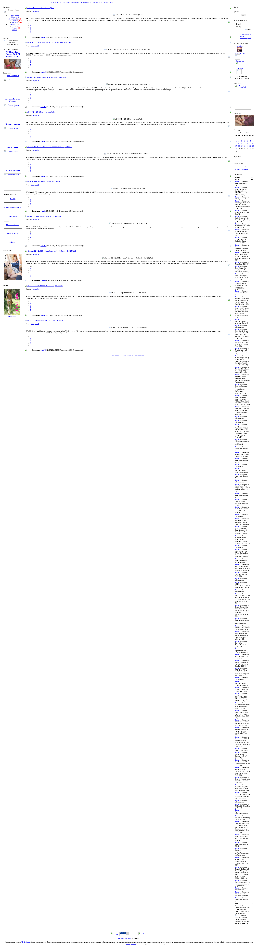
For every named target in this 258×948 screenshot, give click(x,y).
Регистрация (75, 2)
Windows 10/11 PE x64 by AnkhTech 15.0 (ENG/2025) (45, 216)
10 (129, 354)
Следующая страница (139, 354)
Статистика (66, 2)
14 (247, 143)
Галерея (14, 24)
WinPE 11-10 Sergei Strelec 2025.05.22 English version (45, 286)
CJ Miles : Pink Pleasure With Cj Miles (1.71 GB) (13, 54)
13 (244, 143)
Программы (15, 15)
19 (242, 146)
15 (250, 143)
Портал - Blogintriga (124, 938)
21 (247, 146)
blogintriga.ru (25, 942)
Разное (14, 30)
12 (242, 143)
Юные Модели (16, 27)
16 (253, 143)
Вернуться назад (115, 354)
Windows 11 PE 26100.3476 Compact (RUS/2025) (43, 181)
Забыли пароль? (245, 38)
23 (253, 146)
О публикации (97, 2)
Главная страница (55, 2)
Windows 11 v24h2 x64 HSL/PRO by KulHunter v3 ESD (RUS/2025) (49, 147)
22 (250, 146)
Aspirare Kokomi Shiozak (12, 100)
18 (239, 146)
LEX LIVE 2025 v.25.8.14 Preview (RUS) (41, 112)
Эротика (17, 21)
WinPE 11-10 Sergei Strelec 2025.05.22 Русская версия (45, 320)
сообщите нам (131, 944)
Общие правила (85, 2)
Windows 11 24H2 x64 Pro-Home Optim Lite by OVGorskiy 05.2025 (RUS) (51, 251)
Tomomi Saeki (13, 76)
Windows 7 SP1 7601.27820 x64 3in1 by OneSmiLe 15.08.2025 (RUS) (50, 42)
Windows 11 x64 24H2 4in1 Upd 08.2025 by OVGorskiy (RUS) (47, 77)
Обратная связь (108, 2)
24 (236, 148)
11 (130, 354)
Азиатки (17, 22)
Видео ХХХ (15, 19)
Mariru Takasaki (13, 170)
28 (132, 354)
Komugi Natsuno (13, 124)
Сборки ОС (15, 17)
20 (244, 146)
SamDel (43, 37)
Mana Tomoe (12, 147)
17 (236, 146)
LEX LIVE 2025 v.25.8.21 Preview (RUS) (41, 8)
